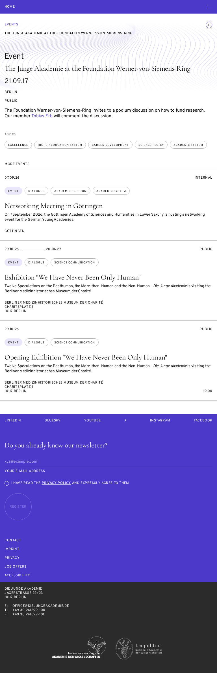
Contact (13, 540)
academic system (188, 145)
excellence (18, 145)
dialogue (36, 191)
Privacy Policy (56, 483)
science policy (151, 145)
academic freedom (70, 191)
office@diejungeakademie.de (40, 606)
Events (11, 24)
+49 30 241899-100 (28, 610)
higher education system (60, 145)
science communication (74, 263)
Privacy (12, 558)
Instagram (160, 421)
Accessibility (17, 576)
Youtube (92, 421)
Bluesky (52, 421)
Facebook (203, 421)
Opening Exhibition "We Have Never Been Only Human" (86, 357)
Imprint (12, 549)
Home (10, 7)
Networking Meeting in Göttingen (54, 205)
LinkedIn (13, 421)
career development (110, 145)
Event (13, 191)
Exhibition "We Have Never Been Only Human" (72, 277)
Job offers (16, 567)
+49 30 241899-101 (28, 614)
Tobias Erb (42, 116)
